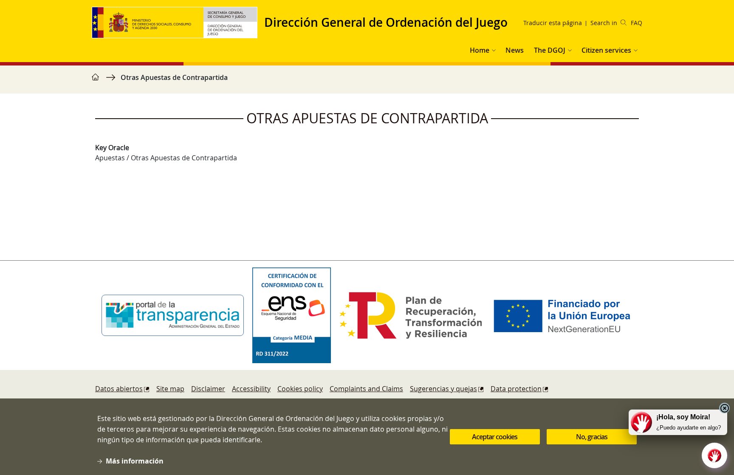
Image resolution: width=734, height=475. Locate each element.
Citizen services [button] (606, 50)
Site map (170, 388)
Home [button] (479, 50)
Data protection (516, 388)
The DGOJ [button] (549, 50)
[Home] (178, 23)
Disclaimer (208, 388)
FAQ (636, 23)
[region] (367, 81)
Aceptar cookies (494, 436)
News (514, 50)
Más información (135, 461)
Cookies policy (300, 388)
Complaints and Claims (366, 388)
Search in (603, 23)
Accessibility (251, 388)
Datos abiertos (119, 388)
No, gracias (591, 436)
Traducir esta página (552, 23)
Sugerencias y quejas (443, 388)
